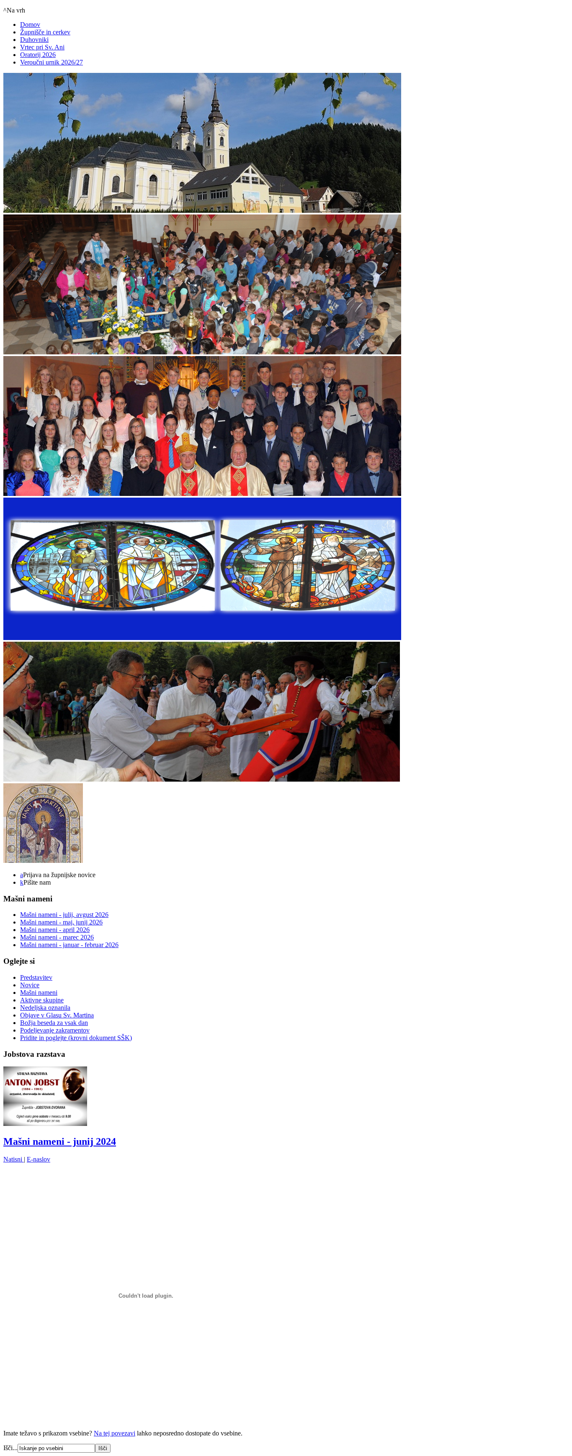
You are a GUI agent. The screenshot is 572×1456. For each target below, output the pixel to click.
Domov (30, 24)
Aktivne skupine (42, 1000)
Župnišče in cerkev (45, 32)
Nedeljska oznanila (45, 1007)
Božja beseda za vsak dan (54, 1022)
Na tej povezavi (114, 1433)
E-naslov (38, 1159)
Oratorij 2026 (38, 54)
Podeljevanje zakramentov (55, 1030)
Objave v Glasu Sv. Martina (57, 1015)
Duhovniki (34, 39)
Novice (29, 985)
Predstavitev (36, 977)
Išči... (10, 1447)
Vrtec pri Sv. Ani (42, 47)
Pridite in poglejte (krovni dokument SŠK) (76, 1037)
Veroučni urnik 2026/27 (51, 62)
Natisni (13, 1159)
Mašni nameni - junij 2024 (59, 1141)
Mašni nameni (38, 992)
